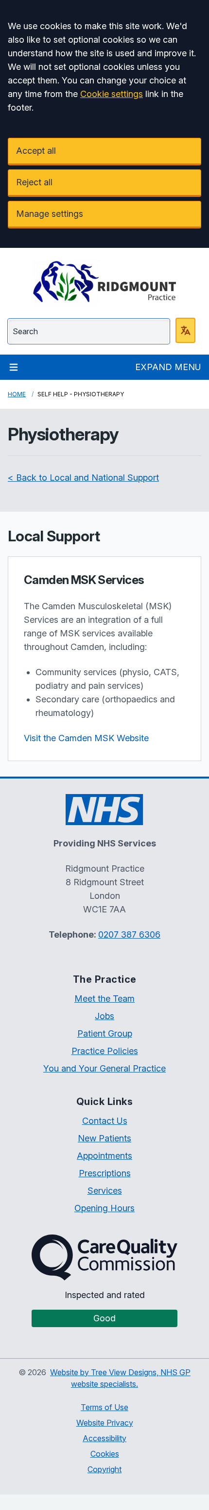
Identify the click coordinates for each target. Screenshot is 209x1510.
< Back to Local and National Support (83, 477)
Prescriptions (105, 1173)
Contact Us (104, 1121)
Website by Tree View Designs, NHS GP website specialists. (120, 1378)
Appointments (104, 1156)
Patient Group (104, 1033)
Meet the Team (104, 998)
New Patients (104, 1138)
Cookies (104, 1454)
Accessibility (104, 1438)
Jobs (104, 1016)
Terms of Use (104, 1407)
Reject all (34, 182)
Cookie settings (111, 94)
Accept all (36, 151)
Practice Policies (104, 1051)
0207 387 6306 (129, 934)
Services (104, 1190)
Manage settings (49, 214)
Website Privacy (104, 1423)
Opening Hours (104, 1208)
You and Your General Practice (104, 1068)
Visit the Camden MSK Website (86, 738)
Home (17, 394)
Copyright (104, 1469)
